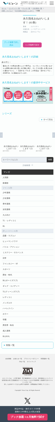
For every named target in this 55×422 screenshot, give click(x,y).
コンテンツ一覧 (14, 8)
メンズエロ (7, 303)
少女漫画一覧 (37, 8)
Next (53, 135)
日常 (4, 258)
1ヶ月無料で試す (32, 45)
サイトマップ (31, 361)
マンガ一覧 (26, 8)
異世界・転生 (8, 325)
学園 (4, 320)
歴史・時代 (7, 275)
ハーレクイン (8, 308)
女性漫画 (6, 209)
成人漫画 (6, 331)
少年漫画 (6, 193)
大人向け (6, 215)
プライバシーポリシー (31, 358)
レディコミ (7, 297)
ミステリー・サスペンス (13, 253)
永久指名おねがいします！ (24, 11)
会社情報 (8, 358)
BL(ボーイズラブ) (10, 280)
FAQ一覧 (22, 361)
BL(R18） (7, 336)
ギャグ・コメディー (11, 286)
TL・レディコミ (9, 221)
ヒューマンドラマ (10, 241)
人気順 (5, 177)
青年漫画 (6, 204)
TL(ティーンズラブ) (11, 292)
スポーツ (6, 269)
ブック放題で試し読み (11, 43)
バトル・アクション (11, 247)
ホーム (4, 8)
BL (4, 226)
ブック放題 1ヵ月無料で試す (28, 416)
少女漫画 (6, 198)
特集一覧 (10, 345)
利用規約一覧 (45, 358)
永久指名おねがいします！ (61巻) (36, 20)
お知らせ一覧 (17, 358)
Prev (1, 135)
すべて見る (48, 120)
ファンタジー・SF (10, 264)
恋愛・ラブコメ (7, 11)
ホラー (5, 314)
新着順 (5, 183)
